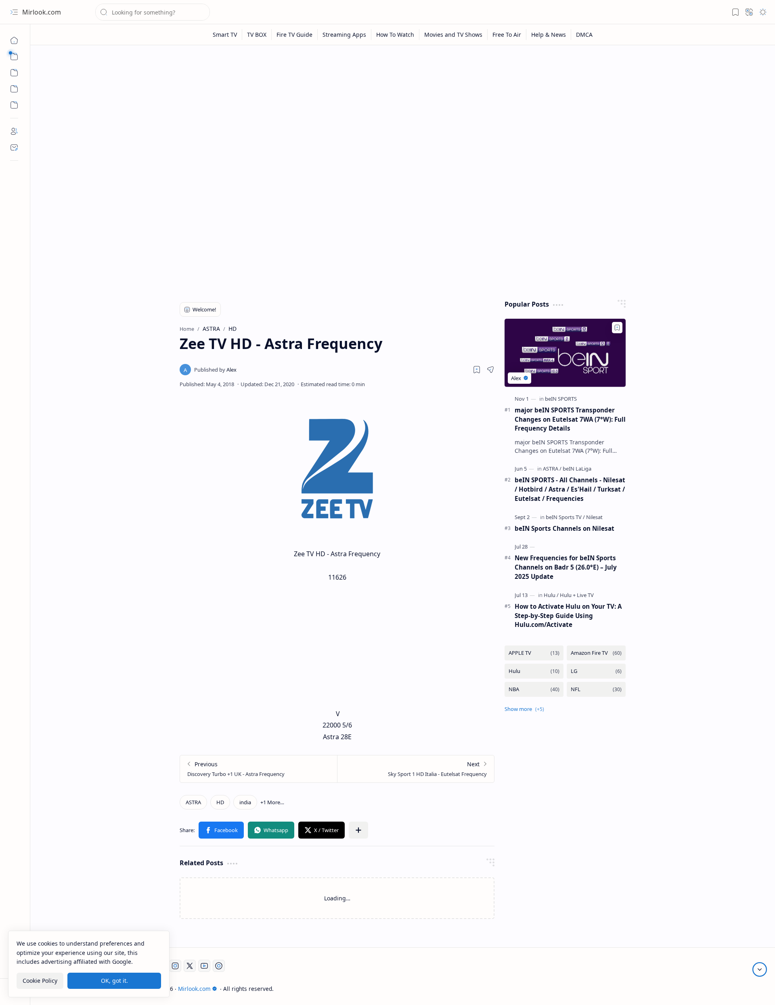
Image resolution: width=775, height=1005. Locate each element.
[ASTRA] (193, 802)
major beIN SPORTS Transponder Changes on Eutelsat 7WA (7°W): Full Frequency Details (570, 419)
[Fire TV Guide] (295, 34)
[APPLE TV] (534, 652)
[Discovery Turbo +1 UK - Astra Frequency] (258, 768)
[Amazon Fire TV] (596, 652)
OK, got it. (114, 980)
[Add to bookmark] (617, 327)
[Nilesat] (594, 517)
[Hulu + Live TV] (577, 595)
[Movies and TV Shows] (453, 34)
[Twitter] (190, 966)
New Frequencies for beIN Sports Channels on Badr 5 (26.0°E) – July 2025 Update (566, 567)
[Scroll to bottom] (759, 969)
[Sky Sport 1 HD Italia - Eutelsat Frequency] (415, 768)
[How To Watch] (395, 34)
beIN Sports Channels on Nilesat (564, 528)
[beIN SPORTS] (561, 398)
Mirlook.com (41, 12)
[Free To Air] (507, 34)
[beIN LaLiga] (577, 468)
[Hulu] (551, 595)
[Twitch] (219, 966)
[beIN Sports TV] (565, 517)
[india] (245, 802)
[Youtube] (204, 966)
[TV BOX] (257, 34)
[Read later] (477, 370)
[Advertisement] (397, 113)
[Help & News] (548, 34)
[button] (14, 12)
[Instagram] (175, 966)
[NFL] (596, 689)
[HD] (220, 802)
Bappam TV (636, 988)
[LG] (596, 671)
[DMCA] (584, 34)
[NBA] (534, 689)
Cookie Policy (40, 980)
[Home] (14, 40)
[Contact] (14, 147)
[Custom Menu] (14, 89)
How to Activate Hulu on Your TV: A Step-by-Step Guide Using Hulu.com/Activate (568, 615)
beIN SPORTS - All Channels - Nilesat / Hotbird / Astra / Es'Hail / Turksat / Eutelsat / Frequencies (570, 489)
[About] (14, 131)
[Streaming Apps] (344, 34)
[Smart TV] (225, 34)
